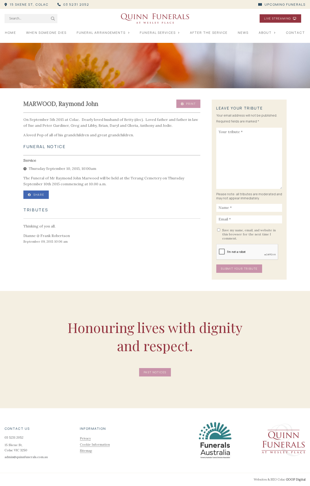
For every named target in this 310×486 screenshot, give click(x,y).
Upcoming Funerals (285, 4)
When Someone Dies (46, 32)
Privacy (85, 438)
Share (38, 195)
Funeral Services (158, 32)
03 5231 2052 (76, 4)
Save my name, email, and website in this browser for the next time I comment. (249, 234)
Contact (295, 32)
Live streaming (278, 18)
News (243, 32)
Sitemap (86, 451)
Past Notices (155, 372)
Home (10, 32)
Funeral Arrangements (101, 32)
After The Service (209, 32)
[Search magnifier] (53, 18)
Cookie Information (95, 444)
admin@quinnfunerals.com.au (26, 457)
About (265, 32)
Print (190, 104)
